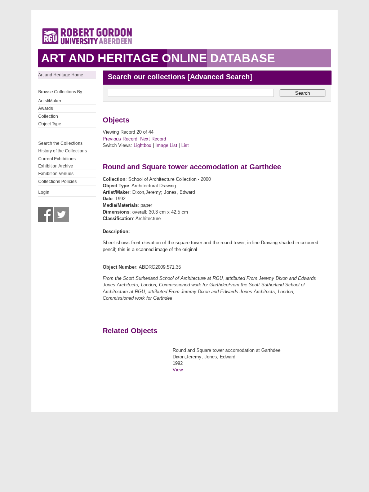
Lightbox (142, 145)
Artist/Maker (49, 100)
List (185, 145)
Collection (48, 116)
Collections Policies (57, 181)
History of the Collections (62, 150)
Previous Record (120, 139)
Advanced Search (220, 77)
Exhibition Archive (55, 166)
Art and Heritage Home (60, 74)
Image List (166, 145)
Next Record (153, 139)
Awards (45, 108)
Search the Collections (60, 143)
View (178, 369)
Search (302, 93)
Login (43, 192)
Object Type (49, 123)
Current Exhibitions (57, 158)
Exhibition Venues (56, 173)
